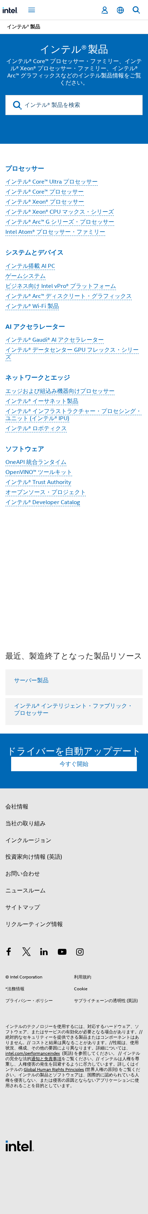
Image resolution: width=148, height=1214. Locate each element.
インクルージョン (28, 840)
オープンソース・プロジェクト (45, 492)
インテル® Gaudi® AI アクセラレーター (54, 339)
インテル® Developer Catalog (42, 502)
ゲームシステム (25, 276)
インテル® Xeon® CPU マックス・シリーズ (59, 211)
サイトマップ (22, 907)
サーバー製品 (31, 680)
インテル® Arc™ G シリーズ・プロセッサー (59, 222)
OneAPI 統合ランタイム (35, 462)
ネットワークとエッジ (37, 377)
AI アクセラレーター (35, 326)
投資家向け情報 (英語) (33, 856)
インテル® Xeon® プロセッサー (44, 201)
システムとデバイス (34, 252)
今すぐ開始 (74, 764)
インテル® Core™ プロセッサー (44, 191)
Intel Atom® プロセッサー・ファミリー (55, 232)
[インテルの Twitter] (26, 953)
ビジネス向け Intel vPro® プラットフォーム (60, 286)
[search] (17, 105)
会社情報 (16, 806)
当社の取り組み (25, 823)
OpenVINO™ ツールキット (38, 472)
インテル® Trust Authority (38, 482)
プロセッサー (24, 168)
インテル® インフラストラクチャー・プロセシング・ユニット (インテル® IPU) (73, 415)
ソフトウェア (24, 449)
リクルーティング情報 (34, 924)
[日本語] (120, 10)
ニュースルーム (25, 890)
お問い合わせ (22, 873)
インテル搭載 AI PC (30, 266)
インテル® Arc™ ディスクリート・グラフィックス (68, 296)
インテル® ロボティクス (36, 428)
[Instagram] (80, 953)
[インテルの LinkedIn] (44, 953)
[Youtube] (62, 953)
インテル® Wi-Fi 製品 (32, 306)
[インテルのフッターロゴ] (19, 1145)
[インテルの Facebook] (9, 953)
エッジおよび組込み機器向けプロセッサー (60, 391)
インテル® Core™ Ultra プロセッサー (51, 181)
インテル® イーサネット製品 (41, 401)
